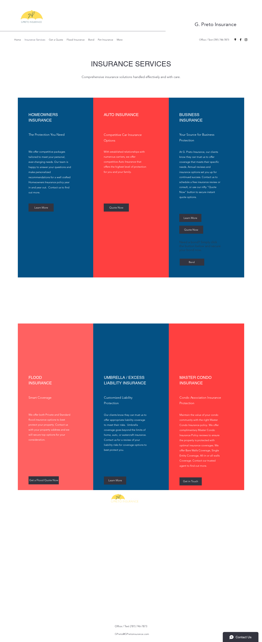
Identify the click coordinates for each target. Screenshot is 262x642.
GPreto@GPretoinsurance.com (132, 634)
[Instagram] (246, 39)
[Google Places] (235, 39)
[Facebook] (240, 39)
